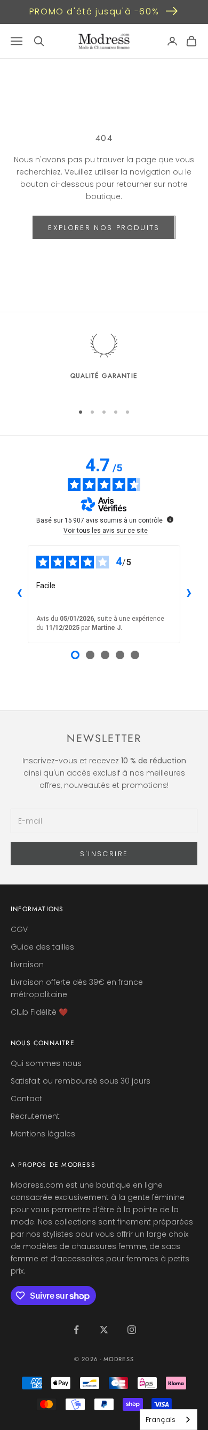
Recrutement (35, 1116)
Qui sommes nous (46, 1063)
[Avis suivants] (188, 594)
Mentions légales (43, 1133)
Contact (26, 1098)
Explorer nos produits (103, 228)
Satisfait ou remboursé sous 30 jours (80, 1081)
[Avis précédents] (19, 594)
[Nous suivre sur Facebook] (76, 1329)
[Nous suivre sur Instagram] (131, 1329)
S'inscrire (104, 854)
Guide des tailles (42, 947)
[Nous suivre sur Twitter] (104, 1329)
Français (160, 1420)
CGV (19, 929)
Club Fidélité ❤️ (39, 1012)
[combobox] (168, 1419)
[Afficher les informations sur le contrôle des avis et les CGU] (170, 519)
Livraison (27, 964)
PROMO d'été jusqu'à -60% (94, 11)
